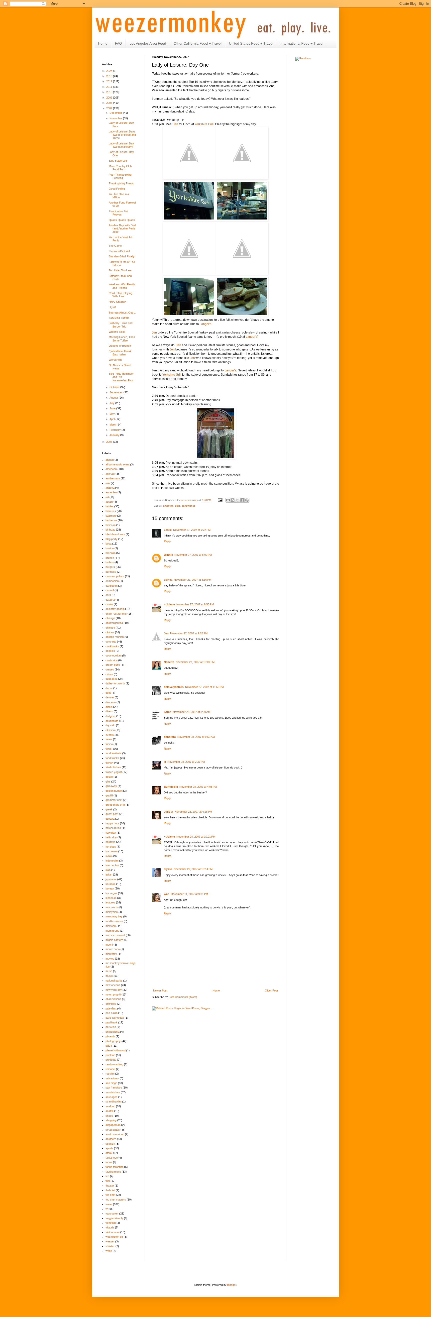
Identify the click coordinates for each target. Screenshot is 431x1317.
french (109, 762)
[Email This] (227, 500)
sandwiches (188, 505)
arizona (110, 487)
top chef (110, 1194)
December (116, 112)
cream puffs (113, 664)
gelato (109, 776)
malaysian (112, 911)
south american (115, 1134)
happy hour (112, 823)
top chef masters (116, 1199)
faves (109, 739)
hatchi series (113, 827)
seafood (110, 1106)
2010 (109, 92)
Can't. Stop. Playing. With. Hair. (121, 295)
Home (103, 43)
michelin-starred (115, 935)
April (112, 419)
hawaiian (111, 832)
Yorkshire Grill (204, 124)
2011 (109, 86)
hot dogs (111, 846)
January (114, 435)
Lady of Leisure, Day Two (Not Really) (121, 145)
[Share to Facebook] (242, 500)
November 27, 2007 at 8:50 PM (195, 604)
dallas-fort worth (115, 683)
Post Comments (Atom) (183, 996)
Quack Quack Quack (122, 220)
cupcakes (111, 678)
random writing (114, 1064)
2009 (109, 97)
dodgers (110, 716)
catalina (110, 599)
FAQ (118, 43)
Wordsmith (115, 359)
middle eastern (114, 939)
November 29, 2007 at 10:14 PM (193, 869)
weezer (110, 1241)
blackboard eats (115, 534)
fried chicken (113, 767)
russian (110, 1073)
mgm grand (112, 930)
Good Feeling (117, 188)
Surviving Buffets (119, 317)
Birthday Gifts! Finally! (122, 256)
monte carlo (113, 949)
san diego (111, 1083)
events (110, 734)
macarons (112, 907)
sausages (111, 1097)
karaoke (110, 883)
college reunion (115, 636)
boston (110, 548)
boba (108, 543)
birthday (110, 529)
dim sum (111, 702)
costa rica (111, 660)
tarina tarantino (114, 1166)
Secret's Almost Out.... (122, 312)
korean (110, 888)
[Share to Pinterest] (246, 500)
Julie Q (168, 811)
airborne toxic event (117, 464)
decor (109, 688)
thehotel (110, 1190)
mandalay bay (114, 916)
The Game (115, 245)
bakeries (111, 511)
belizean (110, 525)
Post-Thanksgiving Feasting (120, 176)
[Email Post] (220, 500)
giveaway (111, 785)
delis (177, 505)
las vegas (111, 893)
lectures (110, 902)
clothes (110, 632)
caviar (109, 604)
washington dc (114, 1236)
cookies (110, 650)
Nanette (169, 661)
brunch (110, 557)
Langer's (205, 324)
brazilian (110, 552)
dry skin (110, 725)
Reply (167, 541)
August (114, 397)
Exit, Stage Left (118, 160)
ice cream (111, 851)
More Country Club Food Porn (120, 168)
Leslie (168, 529)
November (116, 118)
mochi (109, 944)
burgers (110, 566)
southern (111, 1138)
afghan (110, 459)
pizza (109, 1045)
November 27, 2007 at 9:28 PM (189, 633)
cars (108, 594)
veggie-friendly (114, 1218)
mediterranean (114, 921)
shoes (109, 1115)
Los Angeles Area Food (147, 43)
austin (109, 501)
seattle (109, 1110)
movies (110, 958)
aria (108, 483)
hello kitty (111, 837)
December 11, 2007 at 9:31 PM (189, 893)
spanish (110, 1143)
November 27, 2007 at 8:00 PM (193, 554)
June (112, 408)
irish (108, 870)
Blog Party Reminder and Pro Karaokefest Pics (121, 377)
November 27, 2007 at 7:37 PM (192, 529)
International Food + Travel (302, 43)
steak (109, 1152)
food (108, 748)
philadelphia (112, 1031)
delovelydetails (174, 686)
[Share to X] (237, 500)
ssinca (168, 579)
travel (109, 1204)
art (107, 497)
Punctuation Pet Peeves (118, 213)
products (111, 1059)
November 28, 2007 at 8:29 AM (191, 711)
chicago (110, 618)
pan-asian (111, 1012)
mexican (111, 925)
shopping (111, 1120)
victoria (110, 1227)
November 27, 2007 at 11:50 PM (204, 686)
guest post (112, 813)
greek (109, 809)
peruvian (111, 1026)
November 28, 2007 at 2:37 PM (186, 761)
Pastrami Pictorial (119, 251)
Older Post (271, 990)
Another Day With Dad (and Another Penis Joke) (122, 228)
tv (107, 1208)
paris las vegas (115, 1017)
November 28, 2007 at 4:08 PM (198, 786)
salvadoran (112, 1078)
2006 (109, 441)
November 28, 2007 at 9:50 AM (196, 736)
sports (109, 1148)
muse (109, 971)
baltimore (111, 515)
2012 (109, 81)
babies (109, 506)
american (168, 505)
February (115, 429)
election (110, 730)
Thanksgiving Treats (121, 183)
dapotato (170, 736)
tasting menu (113, 1171)
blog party (111, 539)
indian (109, 856)
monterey (111, 953)
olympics (111, 1003)
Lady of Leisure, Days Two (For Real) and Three (122, 134)
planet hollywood (115, 1050)
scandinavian (113, 1101)
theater (110, 1185)
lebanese (111, 897)
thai (108, 1180)
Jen (175, 124)
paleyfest (111, 1008)
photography (113, 1041)
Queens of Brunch (120, 345)
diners (109, 711)
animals (110, 473)
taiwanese (112, 1157)
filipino (109, 744)
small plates (113, 1129)
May (112, 413)
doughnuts (112, 720)
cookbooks (112, 646)
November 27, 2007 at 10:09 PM (195, 661)
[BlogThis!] (232, 500)
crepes (110, 669)
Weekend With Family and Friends (122, 286)
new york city (114, 989)
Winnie (168, 554)
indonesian (112, 860)
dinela (109, 706)
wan (166, 893)
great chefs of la (115, 804)
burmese (111, 571)
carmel (110, 590)
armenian (111, 492)
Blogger (231, 1284)
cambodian (112, 580)
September (116, 392)
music (109, 975)
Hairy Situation (117, 301)
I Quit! (112, 307)
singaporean (113, 1124)
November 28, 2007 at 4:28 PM (193, 811)
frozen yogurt (114, 771)
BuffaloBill (171, 786)
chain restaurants (116, 613)
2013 (109, 76)
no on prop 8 (113, 994)
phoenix (110, 1036)
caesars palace (115, 576)
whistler (110, 1246)
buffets (110, 562)
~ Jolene (169, 604)
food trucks (112, 758)
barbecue (111, 520)
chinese (110, 627)
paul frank (111, 1022)
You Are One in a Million (119, 196)
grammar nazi (114, 799)
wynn (109, 1250)
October (114, 387)
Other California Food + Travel (197, 43)
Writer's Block (117, 331)
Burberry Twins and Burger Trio (120, 325)
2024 (109, 70)
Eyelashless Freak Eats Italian (120, 353)
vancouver (112, 1213)
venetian (111, 1222)
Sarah (167, 711)
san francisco (114, 1087)
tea (107, 1176)
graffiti (109, 795)
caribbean (111, 585)
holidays (110, 841)
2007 (109, 108)
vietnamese (112, 1232)
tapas (109, 1162)
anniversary (113, 478)
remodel (110, 1069)
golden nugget (114, 790)
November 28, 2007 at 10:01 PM (195, 836)
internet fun (112, 865)
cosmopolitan (113, 655)
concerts (111, 641)
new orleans (113, 985)
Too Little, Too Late (120, 270)
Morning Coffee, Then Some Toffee (122, 338)
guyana (110, 818)
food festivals (113, 753)
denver (110, 697)
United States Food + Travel (251, 43)
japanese (111, 879)
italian (109, 874)
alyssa (168, 869)
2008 (109, 102)
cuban (109, 674)
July (112, 403)
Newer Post (160, 990)
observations (113, 998)
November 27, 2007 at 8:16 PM (192, 579)
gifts (108, 781)
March (113, 424)
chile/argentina (114, 622)
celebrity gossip (115, 608)
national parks (114, 980)
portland (110, 1055)
